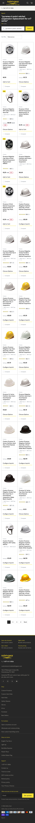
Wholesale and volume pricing (10, 728)
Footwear (4, 712)
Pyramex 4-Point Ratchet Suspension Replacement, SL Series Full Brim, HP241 (25, 112)
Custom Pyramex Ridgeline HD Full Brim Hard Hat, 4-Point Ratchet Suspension (8, 593)
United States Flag (6, 755)
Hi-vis (3, 708)
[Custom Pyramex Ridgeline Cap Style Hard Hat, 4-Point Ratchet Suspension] (25, 286)
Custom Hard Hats (6, 694)
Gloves (3, 705)
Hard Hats (4, 698)
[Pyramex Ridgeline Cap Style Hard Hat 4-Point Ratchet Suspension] (9, 239)
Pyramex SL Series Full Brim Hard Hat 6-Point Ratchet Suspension (9, 396)
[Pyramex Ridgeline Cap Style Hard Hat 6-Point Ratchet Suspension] (25, 50)
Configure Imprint (24, 224)
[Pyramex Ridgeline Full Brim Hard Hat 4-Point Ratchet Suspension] (25, 382)
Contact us (4, 768)
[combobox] (12, 28)
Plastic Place (5, 752)
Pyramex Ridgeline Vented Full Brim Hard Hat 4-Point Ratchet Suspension (25, 253)
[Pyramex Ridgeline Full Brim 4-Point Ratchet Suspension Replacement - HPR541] (9, 50)
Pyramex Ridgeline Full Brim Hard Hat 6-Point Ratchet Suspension (25, 159)
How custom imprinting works (10, 732)
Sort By (3, 37)
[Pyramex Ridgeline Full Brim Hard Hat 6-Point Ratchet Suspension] (25, 145)
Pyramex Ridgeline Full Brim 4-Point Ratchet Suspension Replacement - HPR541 (9, 65)
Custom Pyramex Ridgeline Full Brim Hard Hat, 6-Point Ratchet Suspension (25, 206)
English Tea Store (6, 741)
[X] (12, 681)
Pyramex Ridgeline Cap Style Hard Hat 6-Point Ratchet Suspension (25, 64)
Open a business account (8, 725)
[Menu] (3, 3)
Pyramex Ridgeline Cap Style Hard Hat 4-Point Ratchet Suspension (9, 253)
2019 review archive (7, 775)
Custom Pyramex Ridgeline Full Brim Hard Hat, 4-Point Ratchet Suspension (25, 592)
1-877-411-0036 (8, 661)
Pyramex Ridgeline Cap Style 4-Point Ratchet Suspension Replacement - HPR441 (9, 160)
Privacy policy (5, 782)
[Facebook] (3, 681)
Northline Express (6, 748)
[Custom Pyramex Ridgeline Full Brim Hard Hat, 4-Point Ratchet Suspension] (25, 578)
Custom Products (6, 690)
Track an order (5, 772)
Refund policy (5, 779)
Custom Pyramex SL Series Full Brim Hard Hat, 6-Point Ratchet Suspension (9, 444)
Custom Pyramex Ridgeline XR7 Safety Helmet (9, 542)
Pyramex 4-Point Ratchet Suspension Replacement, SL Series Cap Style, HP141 (9, 207)
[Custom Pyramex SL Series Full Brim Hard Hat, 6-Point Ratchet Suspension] (9, 429)
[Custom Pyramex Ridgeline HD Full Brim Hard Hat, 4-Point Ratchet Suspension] (9, 578)
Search (29, 28)
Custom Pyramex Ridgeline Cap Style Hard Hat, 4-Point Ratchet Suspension (25, 300)
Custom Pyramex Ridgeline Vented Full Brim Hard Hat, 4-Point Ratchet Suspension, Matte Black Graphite (9, 495)
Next (25, 622)
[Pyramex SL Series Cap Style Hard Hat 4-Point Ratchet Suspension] (25, 478)
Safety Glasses (5, 701)
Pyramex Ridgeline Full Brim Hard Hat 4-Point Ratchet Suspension (25, 396)
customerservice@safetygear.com (11, 666)
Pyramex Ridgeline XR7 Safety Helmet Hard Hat (8, 110)
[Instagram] (8, 681)
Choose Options (24, 82)
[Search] (27, 3)
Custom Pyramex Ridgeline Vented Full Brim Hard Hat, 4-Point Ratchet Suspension (9, 301)
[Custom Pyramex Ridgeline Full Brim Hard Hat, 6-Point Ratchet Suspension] (25, 192)
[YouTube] (16, 681)
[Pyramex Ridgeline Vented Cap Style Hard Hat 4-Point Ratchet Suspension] (25, 335)
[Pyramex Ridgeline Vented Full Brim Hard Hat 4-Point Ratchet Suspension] (25, 239)
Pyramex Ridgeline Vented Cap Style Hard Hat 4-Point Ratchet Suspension (25, 349)
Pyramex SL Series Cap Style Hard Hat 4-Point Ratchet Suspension (25, 493)
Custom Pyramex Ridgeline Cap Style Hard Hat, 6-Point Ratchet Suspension (9, 349)
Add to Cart (6, 82)
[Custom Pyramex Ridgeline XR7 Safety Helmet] (9, 529)
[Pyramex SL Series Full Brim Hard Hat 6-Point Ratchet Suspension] (9, 382)
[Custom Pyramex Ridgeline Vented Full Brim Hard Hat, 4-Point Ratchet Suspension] (9, 286)
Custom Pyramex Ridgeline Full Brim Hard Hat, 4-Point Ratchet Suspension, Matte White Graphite (25, 544)
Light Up (3, 745)
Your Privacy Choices (7, 786)
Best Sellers (4, 715)
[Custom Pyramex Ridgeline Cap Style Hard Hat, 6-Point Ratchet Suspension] (9, 335)
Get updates (28, 795)
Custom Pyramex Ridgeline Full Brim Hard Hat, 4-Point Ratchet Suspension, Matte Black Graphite (25, 445)
